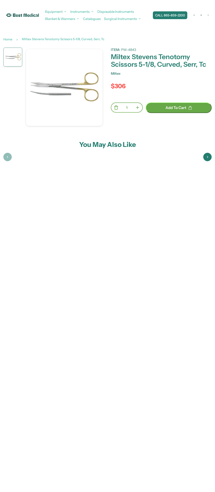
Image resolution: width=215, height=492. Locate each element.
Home (7, 39)
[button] (7, 157)
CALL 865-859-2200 (170, 15)
